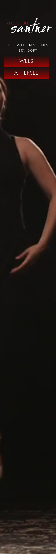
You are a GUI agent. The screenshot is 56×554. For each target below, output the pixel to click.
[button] (26, 61)
